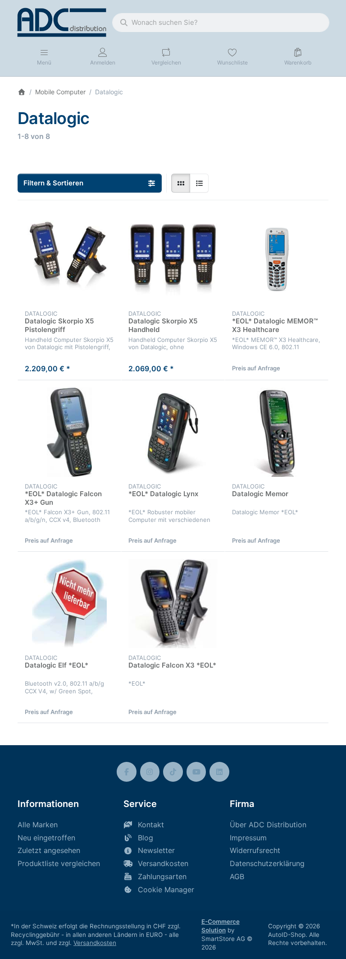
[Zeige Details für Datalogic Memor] (276, 432)
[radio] (180, 183)
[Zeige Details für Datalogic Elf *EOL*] (69, 603)
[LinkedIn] (219, 772)
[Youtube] (196, 772)
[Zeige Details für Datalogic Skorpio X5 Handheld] (173, 259)
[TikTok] (173, 772)
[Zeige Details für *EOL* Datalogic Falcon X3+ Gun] (69, 432)
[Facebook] (127, 772)
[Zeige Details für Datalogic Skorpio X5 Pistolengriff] (69, 259)
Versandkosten (94, 942)
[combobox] (220, 22)
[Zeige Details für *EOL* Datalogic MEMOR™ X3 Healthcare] (276, 259)
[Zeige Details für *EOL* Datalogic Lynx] (173, 432)
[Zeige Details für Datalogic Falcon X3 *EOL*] (173, 603)
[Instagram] (150, 772)
